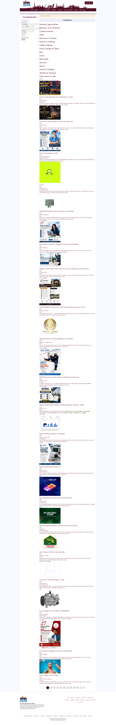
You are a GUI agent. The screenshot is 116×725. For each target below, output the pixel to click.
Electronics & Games (47, 38)
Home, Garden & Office (49, 48)
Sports (42, 66)
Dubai (40, 273)
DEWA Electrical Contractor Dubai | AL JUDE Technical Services (59, 377)
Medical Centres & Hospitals (45, 679)
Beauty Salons (42, 342)
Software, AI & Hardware (49, 27)
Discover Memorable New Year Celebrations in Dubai (56, 97)
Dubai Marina (42, 102)
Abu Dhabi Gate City (43, 158)
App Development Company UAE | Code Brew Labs (55, 498)
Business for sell (42, 408)
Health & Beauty (46, 45)
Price (53, 80)
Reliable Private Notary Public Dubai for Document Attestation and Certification (64, 269)
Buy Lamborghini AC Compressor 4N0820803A (54, 611)
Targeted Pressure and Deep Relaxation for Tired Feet (56, 339)
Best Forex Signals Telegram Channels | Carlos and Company (58, 526)
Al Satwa (41, 680)
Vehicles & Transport (47, 73)
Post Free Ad (89, 3)
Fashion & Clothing (47, 41)
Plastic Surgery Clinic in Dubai (49, 675)
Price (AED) (23, 32)
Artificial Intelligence (43, 247)
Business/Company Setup (44, 156)
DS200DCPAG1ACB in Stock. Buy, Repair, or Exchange (56, 211)
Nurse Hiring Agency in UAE (48, 153)
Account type (24, 22)
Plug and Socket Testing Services (49, 467)
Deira (40, 126)
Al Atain (41, 557)
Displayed (57, 80)
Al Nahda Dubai (42, 438)
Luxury (42, 55)
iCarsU (41, 185)
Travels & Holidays (46, 69)
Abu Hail (41, 410)
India (40, 216)
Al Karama (41, 382)
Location (50, 80)
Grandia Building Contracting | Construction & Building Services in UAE (62, 307)
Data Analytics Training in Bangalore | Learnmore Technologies (58, 244)
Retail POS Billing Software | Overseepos (52, 434)
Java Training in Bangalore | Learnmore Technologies (55, 651)
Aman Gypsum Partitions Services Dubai (52, 552)
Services (42, 62)
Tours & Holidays (42, 100)
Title (40, 80)
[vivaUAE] (48, 3)
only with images (25, 37)
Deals (41, 34)
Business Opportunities (48, 24)
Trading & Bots (42, 529)
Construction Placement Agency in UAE (51, 580)
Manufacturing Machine (44, 214)
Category (47, 80)
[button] (41, 9)
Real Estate (43, 59)
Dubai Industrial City (43, 471)
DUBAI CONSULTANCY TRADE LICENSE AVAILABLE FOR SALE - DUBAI (61, 405)
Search (23, 39)
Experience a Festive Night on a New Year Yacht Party (56, 121)
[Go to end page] (84, 687)
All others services (43, 188)
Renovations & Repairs (44, 310)
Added (43, 80)
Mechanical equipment (44, 614)
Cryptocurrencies (46, 31)
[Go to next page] (81, 687)
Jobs (41, 52)
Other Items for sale (47, 76)
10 (77, 687)
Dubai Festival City (43, 615)
